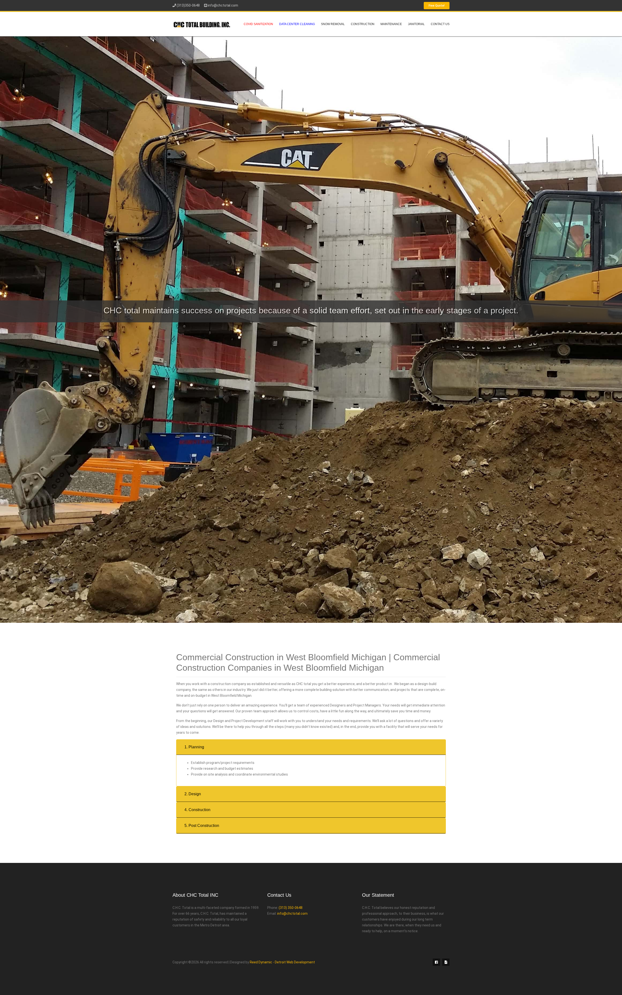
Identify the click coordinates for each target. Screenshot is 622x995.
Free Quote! (437, 5)
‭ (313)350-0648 (188, 5)
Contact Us (440, 24)
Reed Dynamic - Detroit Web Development (282, 962)
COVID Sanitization (258, 24)
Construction (362, 24)
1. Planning (194, 747)
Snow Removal (333, 24)
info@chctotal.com (223, 5)
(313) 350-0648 (290, 908)
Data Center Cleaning (297, 24)
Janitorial (416, 24)
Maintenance (391, 24)
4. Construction (197, 810)
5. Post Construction (201, 825)
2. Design (192, 794)
